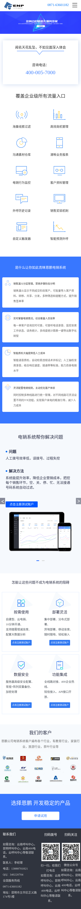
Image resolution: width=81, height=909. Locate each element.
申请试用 (40, 816)
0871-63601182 (58, 5)
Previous (2, 501)
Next (78, 501)
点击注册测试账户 (22, 504)
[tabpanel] (40, 500)
